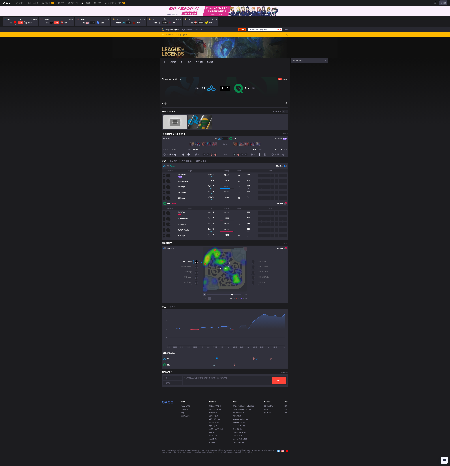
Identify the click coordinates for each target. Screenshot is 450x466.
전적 (20, 3)
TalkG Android (238, 432)
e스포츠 (211, 439)
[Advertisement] (225, 70)
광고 (286, 409)
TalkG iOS (236, 435)
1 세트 (165, 103)
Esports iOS (237, 442)
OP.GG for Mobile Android (242, 406)
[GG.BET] (242, 29)
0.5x (205, 298)
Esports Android (239, 439)
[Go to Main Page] (6, 3)
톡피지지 (212, 435)
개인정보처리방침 (269, 406)
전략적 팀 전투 (213, 409)
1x (209, 298)
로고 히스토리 (185, 416)
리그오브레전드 (214, 406)
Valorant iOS (237, 422)
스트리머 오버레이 (215, 429)
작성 (279, 380)
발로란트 (212, 412)
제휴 (286, 406)
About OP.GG (185, 406)
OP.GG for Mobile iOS (240, 409)
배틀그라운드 (213, 419)
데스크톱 (212, 426)
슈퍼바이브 (212, 422)
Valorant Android (239, 419)
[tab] (165, 161)
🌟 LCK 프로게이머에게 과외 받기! (174, 35)
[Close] (282, 10)
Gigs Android (237, 426)
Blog (182, 412)
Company (184, 409)
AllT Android (237, 412)
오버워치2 (212, 416)
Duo (210, 432)
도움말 (266, 409)
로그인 (443, 3)
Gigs (211, 442)
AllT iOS (236, 416)
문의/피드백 (267, 412)
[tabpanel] (225, 201)
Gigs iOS (236, 429)
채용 (286, 412)
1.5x (214, 298)
